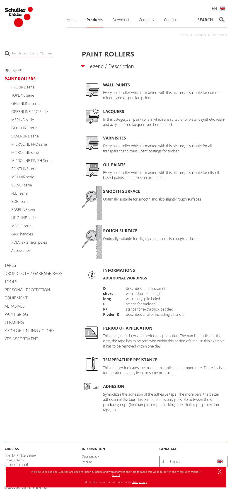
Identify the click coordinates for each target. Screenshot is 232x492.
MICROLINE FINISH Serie (31, 160)
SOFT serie (20, 201)
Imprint (87, 462)
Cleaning (14, 322)
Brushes (13, 70)
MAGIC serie (21, 225)
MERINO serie (22, 119)
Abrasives (15, 306)
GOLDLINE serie (24, 127)
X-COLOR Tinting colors (30, 330)
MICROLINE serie (25, 152)
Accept (116, 475)
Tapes (10, 265)
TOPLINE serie (22, 95)
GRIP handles (22, 234)
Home (184, 35)
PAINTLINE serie (24, 168)
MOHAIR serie (22, 176)
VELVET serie (21, 185)
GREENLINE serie (25, 103)
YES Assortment (21, 338)
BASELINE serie (23, 209)
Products (199, 35)
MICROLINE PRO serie (29, 144)
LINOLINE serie (23, 217)
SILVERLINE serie (25, 136)
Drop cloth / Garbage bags (34, 273)
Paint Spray (17, 314)
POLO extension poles (29, 242)
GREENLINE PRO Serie (29, 111)
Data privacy (90, 456)
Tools (11, 281)
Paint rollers (219, 35)
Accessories (20, 250)
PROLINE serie (23, 87)
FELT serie (19, 193)
